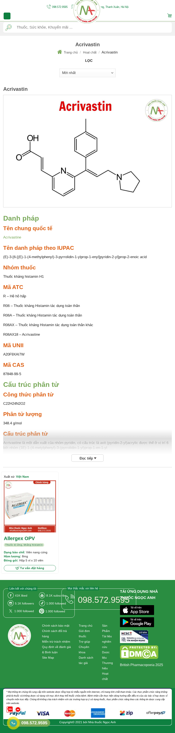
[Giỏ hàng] (169, 16)
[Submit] (8, 27)
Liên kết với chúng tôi (22, 588)
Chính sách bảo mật (55, 625)
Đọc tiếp (86, 458)
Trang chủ (71, 52)
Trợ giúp (84, 641)
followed (56, 603)
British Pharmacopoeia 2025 (141, 665)
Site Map (48, 657)
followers (24, 603)
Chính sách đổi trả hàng (54, 633)
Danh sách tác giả (86, 660)
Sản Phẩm (106, 628)
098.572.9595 (59, 7)
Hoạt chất (89, 52)
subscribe (56, 595)
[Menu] (7, 16)
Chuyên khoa (84, 649)
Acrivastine (12, 237)
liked (21, 595)
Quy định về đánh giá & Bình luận (56, 649)
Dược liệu (105, 655)
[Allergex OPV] (30, 506)
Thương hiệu (107, 665)
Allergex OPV (19, 538)
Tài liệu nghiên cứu (107, 642)
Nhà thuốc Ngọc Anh (102, 722)
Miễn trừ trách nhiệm (56, 641)
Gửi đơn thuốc (84, 633)
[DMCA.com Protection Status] (139, 653)
